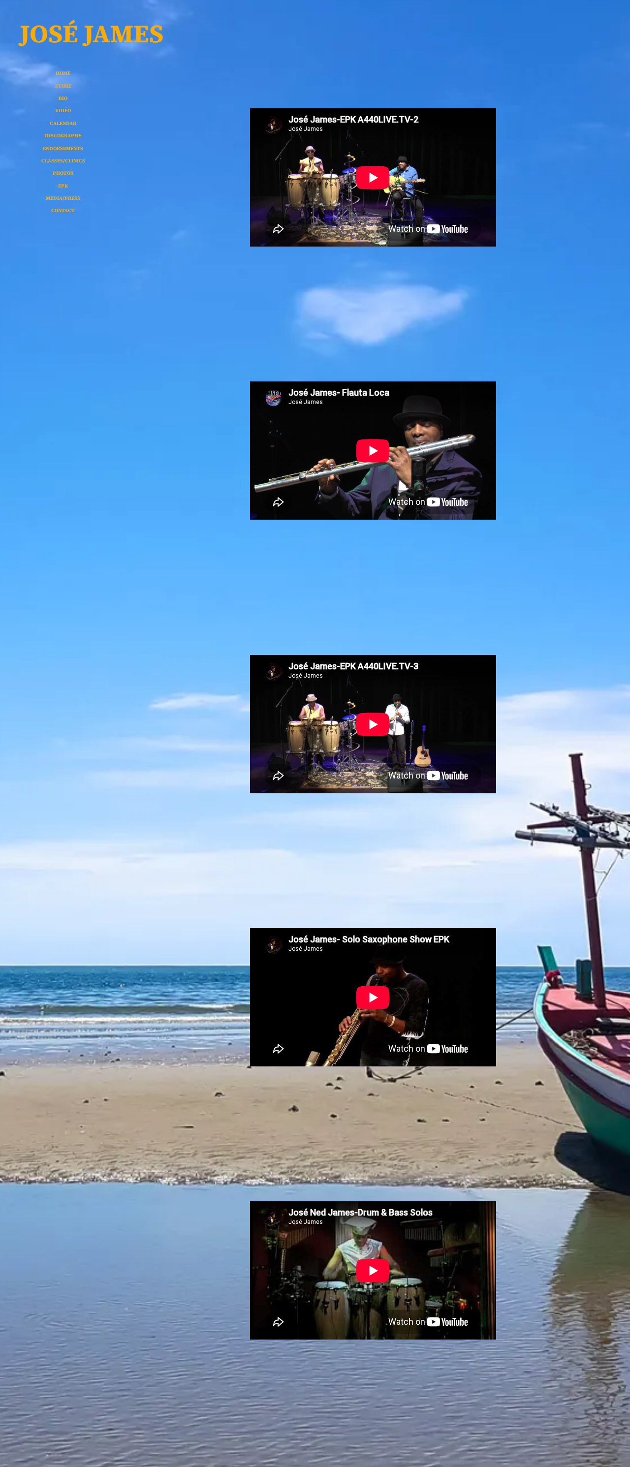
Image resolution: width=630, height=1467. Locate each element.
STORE (63, 86)
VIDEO (63, 110)
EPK (63, 186)
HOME (63, 73)
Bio (63, 98)
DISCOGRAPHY (63, 135)
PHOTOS (63, 173)
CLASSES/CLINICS (63, 160)
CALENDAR (63, 123)
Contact (63, 210)
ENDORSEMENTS (63, 148)
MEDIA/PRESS (63, 198)
